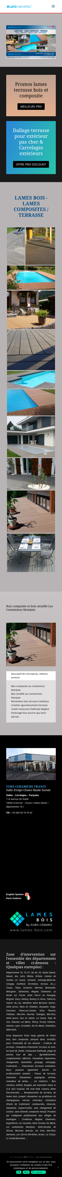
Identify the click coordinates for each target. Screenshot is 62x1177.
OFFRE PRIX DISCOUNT (31, 164)
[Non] (58, 1167)
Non (26, 1172)
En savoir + (38, 1172)
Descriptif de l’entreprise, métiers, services (29, 675)
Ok (18, 1172)
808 (26, 1157)
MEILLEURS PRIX (31, 106)
